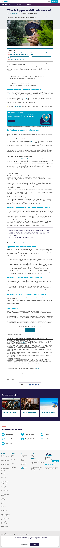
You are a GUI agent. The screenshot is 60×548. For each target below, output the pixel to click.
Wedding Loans (3, 486)
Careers (12, 463)
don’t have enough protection (19, 149)
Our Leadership (13, 456)
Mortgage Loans (3, 487)
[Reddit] (39, 385)
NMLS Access (23, 461)
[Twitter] (33, 385)
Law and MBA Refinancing (5, 464)
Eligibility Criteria (23, 463)
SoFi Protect (3, 502)
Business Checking (4, 525)
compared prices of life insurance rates (21, 158)
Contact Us (13, 466)
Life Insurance (3, 507)
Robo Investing (3, 496)
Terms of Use (23, 456)
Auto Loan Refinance (4, 491)
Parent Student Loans (4, 476)
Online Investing (3, 493)
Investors (12, 462)
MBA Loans (3, 473)
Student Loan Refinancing (5, 456)
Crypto (2, 519)
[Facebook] (30, 385)
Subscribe (56, 461)
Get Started (54, 1)
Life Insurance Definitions (19, 242)
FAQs (12, 468)
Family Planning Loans (4, 483)
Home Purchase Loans (4, 489)
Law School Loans (4, 472)
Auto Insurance (3, 506)
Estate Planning (3, 509)
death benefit (24, 98)
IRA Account (3, 498)
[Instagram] (52, 464)
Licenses (22, 460)
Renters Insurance (4, 503)
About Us (12, 455)
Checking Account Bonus (5, 518)
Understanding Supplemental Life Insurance (19, 52)
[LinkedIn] (36, 385)
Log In (48, 1)
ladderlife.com (23, 342)
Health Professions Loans (5, 474)
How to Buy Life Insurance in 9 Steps (22, 170)
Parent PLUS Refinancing (5, 460)
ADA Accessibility (24, 464)
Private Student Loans (4, 466)
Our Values (13, 459)
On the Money (13, 467)
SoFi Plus (2, 455)
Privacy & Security (24, 455)
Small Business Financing (5, 523)
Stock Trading (3, 499)
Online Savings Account (5, 515)
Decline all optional (24, 544)
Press (12, 460)
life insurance (18, 106)
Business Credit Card (4, 526)
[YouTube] (54, 464)
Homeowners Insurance (5, 505)
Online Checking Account (5, 514)
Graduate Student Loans (5, 470)
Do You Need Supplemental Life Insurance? (19, 54)
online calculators (33, 302)
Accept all (34, 544)
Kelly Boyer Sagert (13, 13)
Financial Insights (4, 521)
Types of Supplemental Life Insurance (17, 59)
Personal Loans (3, 477)
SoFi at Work (3, 522)
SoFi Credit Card (4, 510)
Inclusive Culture (13, 464)
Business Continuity (24, 465)
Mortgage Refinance (4, 490)
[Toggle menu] (3, 1)
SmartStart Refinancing (5, 465)
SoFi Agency (38, 368)
